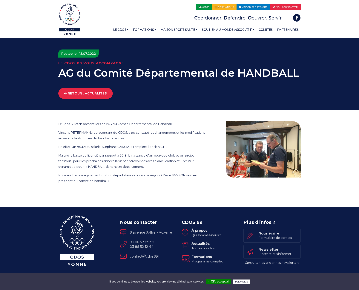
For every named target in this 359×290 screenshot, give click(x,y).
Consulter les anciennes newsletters (272, 263)
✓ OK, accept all (218, 281)
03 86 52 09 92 (142, 242)
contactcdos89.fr (145, 256)
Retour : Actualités (87, 93)
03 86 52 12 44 (142, 247)
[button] (121, 29)
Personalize (241, 281)
